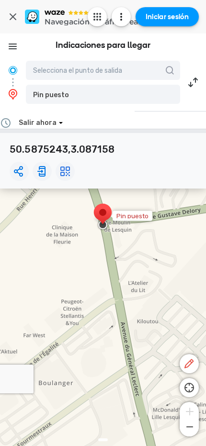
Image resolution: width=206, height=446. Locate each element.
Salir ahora (38, 123)
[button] (103, 94)
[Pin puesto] (103, 217)
